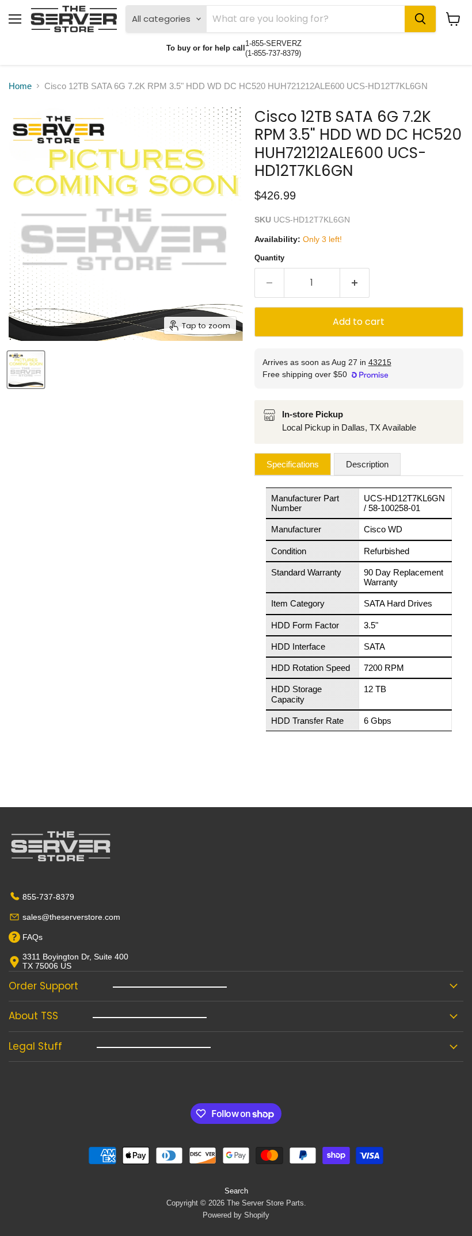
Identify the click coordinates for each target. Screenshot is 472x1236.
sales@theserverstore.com (71, 917)
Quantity (269, 258)
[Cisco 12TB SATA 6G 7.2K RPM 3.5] (25, 369)
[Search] (420, 19)
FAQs (32, 937)
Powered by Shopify (236, 1215)
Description (367, 464)
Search (236, 1191)
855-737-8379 (48, 896)
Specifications (293, 464)
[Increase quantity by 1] (355, 283)
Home (20, 86)
